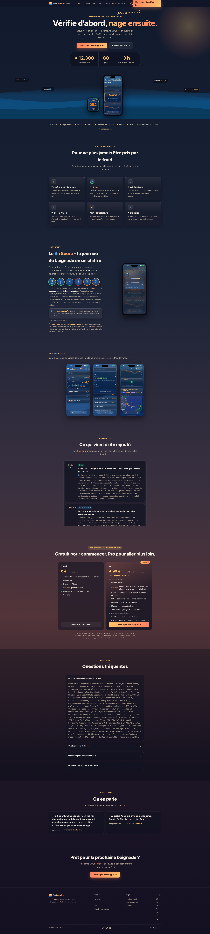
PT (122, 4)
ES (119, 4)
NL (125, 4)
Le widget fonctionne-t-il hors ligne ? (83, 765)
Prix (94, 4)
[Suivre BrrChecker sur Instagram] (131, 3)
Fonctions (70, 4)
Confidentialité (131, 899)
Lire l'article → (78, 830)
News (88, 4)
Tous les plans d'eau (101, 909)
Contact (129, 906)
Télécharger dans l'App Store (92, 45)
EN (110, 4)
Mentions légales (132, 902)
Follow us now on (126, 12)
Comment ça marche (121, 45)
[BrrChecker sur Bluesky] (107, 928)
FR (157, 906)
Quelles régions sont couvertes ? (82, 755)
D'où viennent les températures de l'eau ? (85, 678)
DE (106, 4)
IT (116, 4)
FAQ (100, 4)
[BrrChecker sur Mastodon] (110, 928)
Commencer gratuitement (81, 624)
